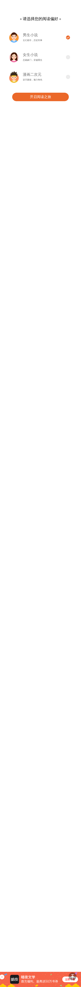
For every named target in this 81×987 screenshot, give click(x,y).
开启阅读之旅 (40, 97)
